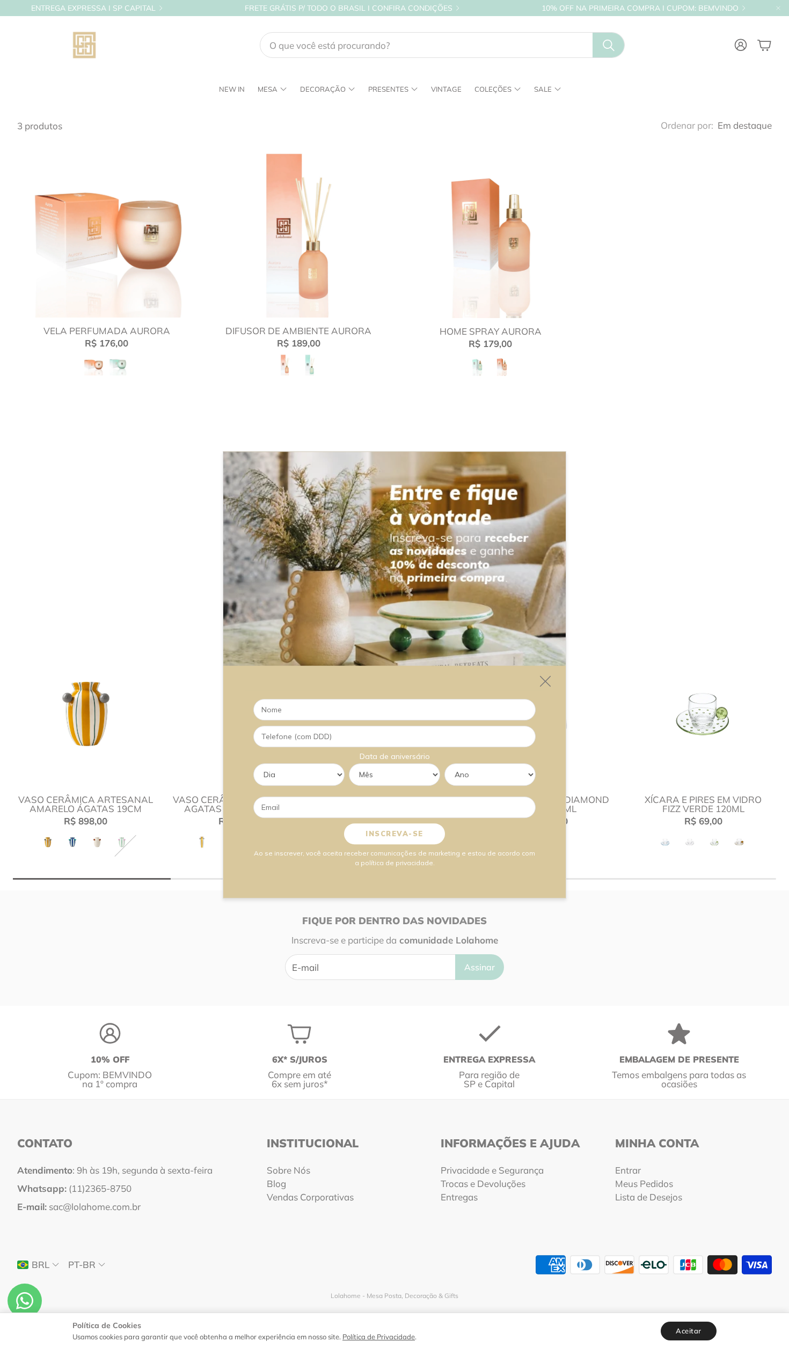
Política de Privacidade (378, 1336)
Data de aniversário (395, 756)
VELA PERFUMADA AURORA (106, 330)
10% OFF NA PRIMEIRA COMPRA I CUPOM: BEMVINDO (640, 8)
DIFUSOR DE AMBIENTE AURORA (298, 330)
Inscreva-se (394, 833)
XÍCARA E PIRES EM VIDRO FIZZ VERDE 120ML (703, 804)
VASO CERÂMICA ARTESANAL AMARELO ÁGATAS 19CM (85, 804)
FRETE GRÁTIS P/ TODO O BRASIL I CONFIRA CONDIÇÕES (348, 8)
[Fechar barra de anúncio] (778, 8)
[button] (442, 45)
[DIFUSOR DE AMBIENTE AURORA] (299, 228)
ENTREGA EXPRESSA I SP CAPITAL (93, 8)
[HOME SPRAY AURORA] (490, 228)
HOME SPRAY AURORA (491, 331)
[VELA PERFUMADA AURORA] (106, 228)
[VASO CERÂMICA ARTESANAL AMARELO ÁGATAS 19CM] (86, 714)
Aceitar (689, 1330)
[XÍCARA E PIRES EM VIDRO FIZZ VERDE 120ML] (703, 714)
